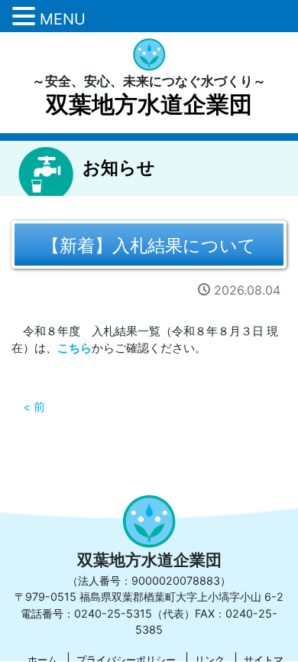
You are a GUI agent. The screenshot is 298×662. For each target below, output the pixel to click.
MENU (63, 19)
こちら (74, 348)
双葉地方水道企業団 (149, 104)
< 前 (34, 407)
